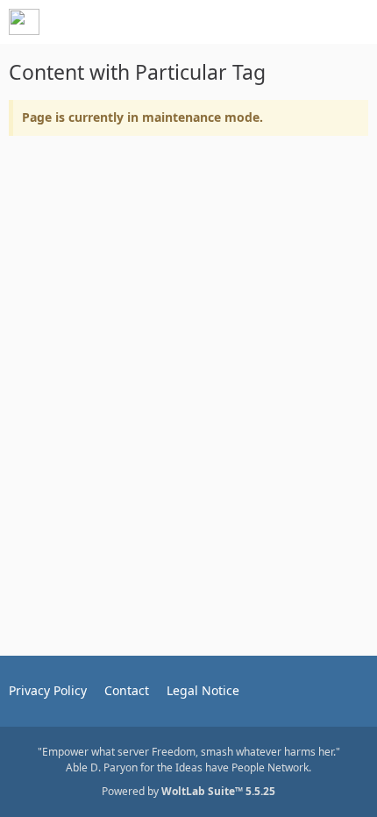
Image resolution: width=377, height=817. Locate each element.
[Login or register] (310, 21)
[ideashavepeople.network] (24, 21)
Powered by (188, 791)
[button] (266, 21)
